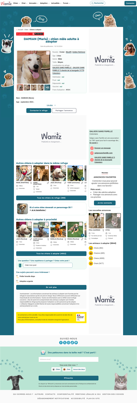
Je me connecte (105, 203)
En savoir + (94, 143)
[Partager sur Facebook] (61, 342)
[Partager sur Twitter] (64, 342)
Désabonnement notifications (53, 398)
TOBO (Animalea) (73, 182)
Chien (26, 29)
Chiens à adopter (35, 29)
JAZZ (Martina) (55, 182)
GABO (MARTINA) (37, 183)
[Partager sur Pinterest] (76, 342)
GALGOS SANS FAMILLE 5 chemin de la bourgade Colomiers (105, 159)
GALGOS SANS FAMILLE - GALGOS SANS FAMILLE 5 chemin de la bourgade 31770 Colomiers (68, 70)
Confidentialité (65, 394)
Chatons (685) (99, 253)
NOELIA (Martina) (56, 239)
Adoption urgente (26, 281)
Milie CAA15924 (94, 230)
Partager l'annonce (64, 110)
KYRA (108, 230)
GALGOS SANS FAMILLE (101, 131)
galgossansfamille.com (103, 153)
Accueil (20, 29)
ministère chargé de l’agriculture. (58, 320)
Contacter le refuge (38, 110)
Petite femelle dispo (27, 276)
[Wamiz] (6, 3)
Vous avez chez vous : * (68, 365)
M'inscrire (68, 378)
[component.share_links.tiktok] (72, 342)
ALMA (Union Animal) (38, 239)
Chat (68, 369)
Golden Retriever (78, 52)
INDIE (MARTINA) (22, 182)
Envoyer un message (103, 148)
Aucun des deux (79, 369)
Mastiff (68, 52)
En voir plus (51, 287)
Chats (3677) (99, 263)
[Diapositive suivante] (82, 179)
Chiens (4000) (99, 258)
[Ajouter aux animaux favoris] (48, 53)
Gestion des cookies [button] (113, 394)
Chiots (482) (98, 248)
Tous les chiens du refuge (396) (51, 198)
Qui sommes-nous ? (23, 394)
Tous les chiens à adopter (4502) (51, 253)
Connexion (130, 3)
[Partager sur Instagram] (68, 342)
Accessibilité (78, 398)
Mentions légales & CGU (88, 394)
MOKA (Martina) (73, 239)
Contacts (50, 394)
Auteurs (39, 394)
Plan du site (93, 398)
